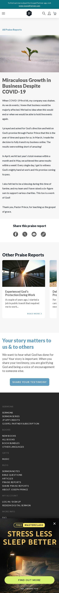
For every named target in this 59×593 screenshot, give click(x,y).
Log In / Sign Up (11, 501)
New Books (9, 435)
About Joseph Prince (15, 489)
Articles (7, 478)
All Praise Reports (12, 29)
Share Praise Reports (15, 486)
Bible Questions (12, 475)
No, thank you (29, 589)
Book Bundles (11, 443)
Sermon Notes (11, 471)
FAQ (4, 517)
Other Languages (13, 446)
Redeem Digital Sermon (16, 505)
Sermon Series (11, 416)
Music (6, 459)
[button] (49, 13)
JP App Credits (11, 420)
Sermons (7, 406)
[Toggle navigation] (3, 13)
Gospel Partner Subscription (20, 423)
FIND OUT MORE (29, 580)
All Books (8, 439)
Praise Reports (11, 482)
